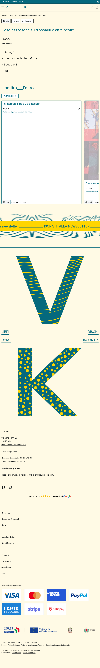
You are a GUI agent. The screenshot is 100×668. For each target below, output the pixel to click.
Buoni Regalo (7, 543)
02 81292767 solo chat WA (13, 444)
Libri (5, 332)
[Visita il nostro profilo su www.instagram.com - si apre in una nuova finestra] (10, 487)
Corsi (6, 340)
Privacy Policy (7, 645)
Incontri (91, 340)
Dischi (93, 332)
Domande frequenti (10, 519)
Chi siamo (5, 513)
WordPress (16, 653)
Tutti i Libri (9, 96)
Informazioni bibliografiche (20, 58)
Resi (6, 70)
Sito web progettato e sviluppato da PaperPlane (20, 650)
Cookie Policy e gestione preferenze (29, 645)
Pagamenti (6, 561)
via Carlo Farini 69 (9, 438)
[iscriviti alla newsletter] (50, 226)
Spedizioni (10, 64)
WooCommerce (29, 653)
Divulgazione (27, 21)
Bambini (16, 21)
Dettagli (9, 52)
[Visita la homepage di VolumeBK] (16, 7)
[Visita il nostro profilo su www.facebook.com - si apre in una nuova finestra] (3, 487)
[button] (78, 108)
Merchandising (8, 537)
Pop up (23, 202)
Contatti (5, 555)
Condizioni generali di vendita (58, 645)
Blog (3, 525)
